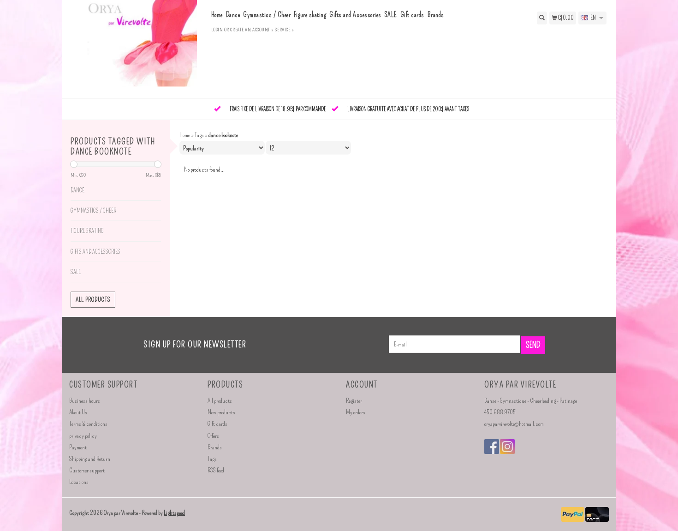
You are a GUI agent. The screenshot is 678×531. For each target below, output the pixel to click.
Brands (436, 15)
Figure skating (310, 15)
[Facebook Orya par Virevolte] (491, 446)
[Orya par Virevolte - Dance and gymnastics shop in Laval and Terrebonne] (136, 48)
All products (93, 300)
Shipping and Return (89, 459)
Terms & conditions (88, 424)
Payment (78, 447)
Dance (233, 15)
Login (217, 30)
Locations (79, 482)
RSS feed (216, 470)
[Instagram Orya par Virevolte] (507, 446)
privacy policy (83, 436)
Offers (213, 436)
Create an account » (252, 30)
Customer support (87, 470)
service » (284, 30)
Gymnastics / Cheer (267, 15)
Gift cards (412, 15)
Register (354, 401)
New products (221, 412)
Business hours (84, 401)
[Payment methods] (573, 513)
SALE (391, 15)
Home (217, 15)
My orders (355, 412)
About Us (78, 412)
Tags (199, 135)
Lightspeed (174, 513)
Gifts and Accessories (355, 15)
